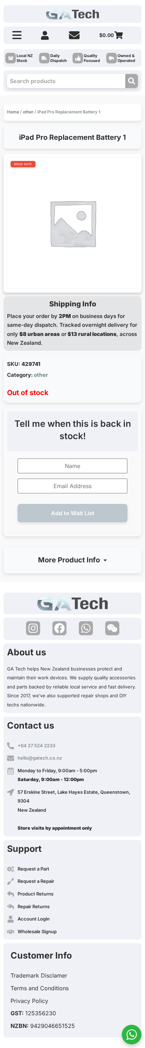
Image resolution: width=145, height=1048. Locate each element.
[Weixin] (112, 628)
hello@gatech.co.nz (40, 758)
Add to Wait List (72, 513)
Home (13, 111)
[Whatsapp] (86, 628)
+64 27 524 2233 (36, 745)
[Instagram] (33, 628)
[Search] (131, 81)
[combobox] (66, 81)
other (28, 111)
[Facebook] (59, 628)
